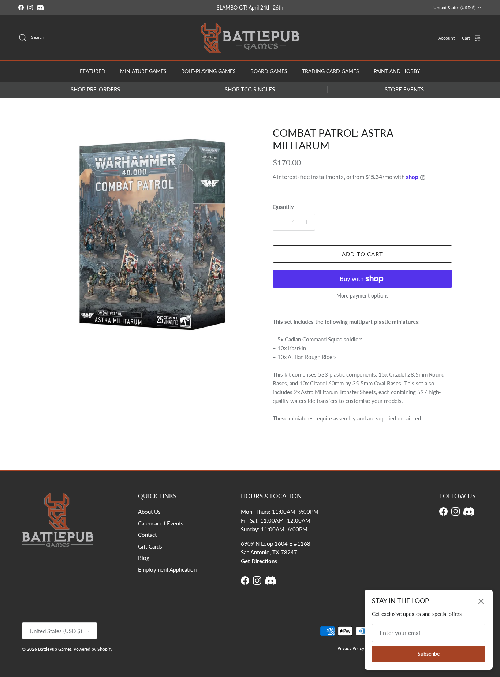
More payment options (362, 296)
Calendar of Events (160, 523)
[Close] (481, 601)
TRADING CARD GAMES (330, 71)
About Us (149, 511)
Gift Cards (150, 546)
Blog (143, 557)
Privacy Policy (350, 648)
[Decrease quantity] (279, 222)
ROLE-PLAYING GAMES (208, 71)
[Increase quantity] (308, 222)
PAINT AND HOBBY (397, 71)
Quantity (283, 206)
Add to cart (362, 254)
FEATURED (92, 71)
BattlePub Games (54, 649)
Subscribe (429, 654)
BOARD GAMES (268, 71)
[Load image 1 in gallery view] (152, 234)
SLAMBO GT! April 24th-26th (250, 7)
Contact (147, 534)
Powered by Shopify (93, 649)
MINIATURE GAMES (143, 71)
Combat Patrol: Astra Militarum (333, 139)
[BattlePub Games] (250, 38)
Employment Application (167, 569)
